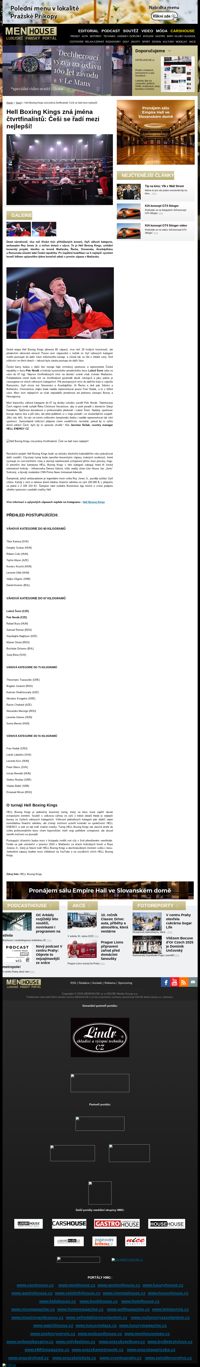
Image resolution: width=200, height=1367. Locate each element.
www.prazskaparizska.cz (151, 1349)
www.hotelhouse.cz (140, 1301)
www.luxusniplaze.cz (96, 1325)
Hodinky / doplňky (129, 36)
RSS (73, 982)
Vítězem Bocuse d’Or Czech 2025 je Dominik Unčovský (179, 944)
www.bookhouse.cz (98, 1301)
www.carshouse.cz (35, 1285)
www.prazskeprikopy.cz (122, 1341)
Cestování (76, 41)
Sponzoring (125, 982)
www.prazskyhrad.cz (28, 1357)
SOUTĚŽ (130, 31)
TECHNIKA (109, 36)
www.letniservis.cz (170, 1309)
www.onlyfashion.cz (75, 1341)
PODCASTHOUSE (27, 905)
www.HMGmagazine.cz (47, 1349)
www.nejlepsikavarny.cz (30, 1341)
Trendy (75, 36)
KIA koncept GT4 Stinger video (166, 225)
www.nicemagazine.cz (33, 1309)
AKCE (79, 905)
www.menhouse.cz (76, 1285)
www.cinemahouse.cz (124, 1293)
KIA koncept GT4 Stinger (162, 205)
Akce (192, 41)
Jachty (135, 41)
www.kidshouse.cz (57, 1301)
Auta (85, 36)
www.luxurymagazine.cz (143, 1325)
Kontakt (97, 982)
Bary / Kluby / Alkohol (181, 36)
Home (9, 102)
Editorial (88, 31)
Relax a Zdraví (94, 41)
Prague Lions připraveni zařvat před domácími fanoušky (112, 950)
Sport (146, 41)
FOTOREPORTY (155, 905)
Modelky (181, 41)
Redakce (84, 982)
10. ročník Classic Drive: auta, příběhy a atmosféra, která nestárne (114, 923)
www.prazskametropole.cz (97, 1349)
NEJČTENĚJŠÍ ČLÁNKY (148, 175)
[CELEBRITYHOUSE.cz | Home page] (127, 1259)
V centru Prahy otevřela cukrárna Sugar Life (179, 921)
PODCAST (111, 31)
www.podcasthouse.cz (100, 1333)
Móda (162, 31)
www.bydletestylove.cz (170, 1341)
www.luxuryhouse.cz (163, 1285)
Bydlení (148, 36)
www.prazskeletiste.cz (74, 1357)
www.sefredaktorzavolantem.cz (96, 1317)
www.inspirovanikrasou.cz (37, 1317)
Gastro (160, 36)
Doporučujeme (150, 50)
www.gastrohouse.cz (32, 1293)
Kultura (168, 41)
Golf (126, 41)
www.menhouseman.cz (147, 1333)
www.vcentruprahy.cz (121, 1357)
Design (156, 41)
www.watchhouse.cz (53, 1325)
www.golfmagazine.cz (128, 1309)
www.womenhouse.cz (119, 1285)
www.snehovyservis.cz (52, 1333)
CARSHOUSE (183, 31)
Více (154, 193)
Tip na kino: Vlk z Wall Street (164, 186)
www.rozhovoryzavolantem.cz (160, 1317)
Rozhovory (113, 41)
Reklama (109, 982)
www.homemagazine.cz (80, 1309)
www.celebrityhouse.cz (77, 1293)
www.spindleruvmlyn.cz (168, 1357)
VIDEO (147, 31)
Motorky (96, 36)
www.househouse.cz (168, 1293)
